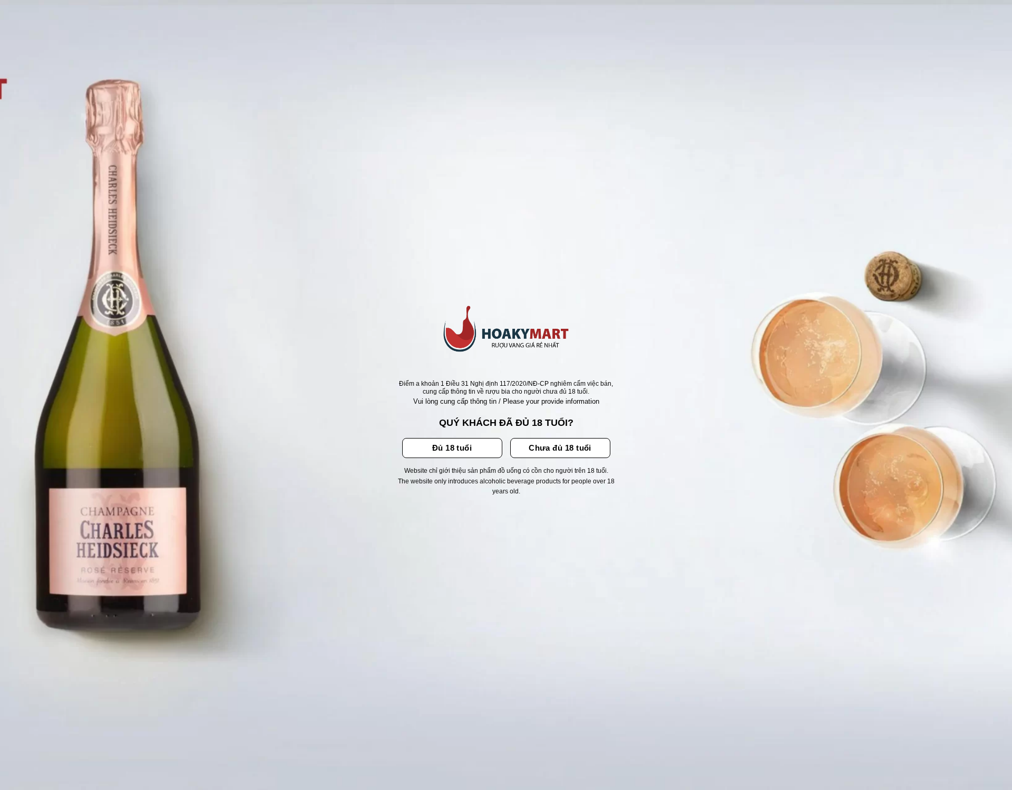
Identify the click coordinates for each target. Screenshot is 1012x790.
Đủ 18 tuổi (452, 447)
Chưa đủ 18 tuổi (560, 447)
